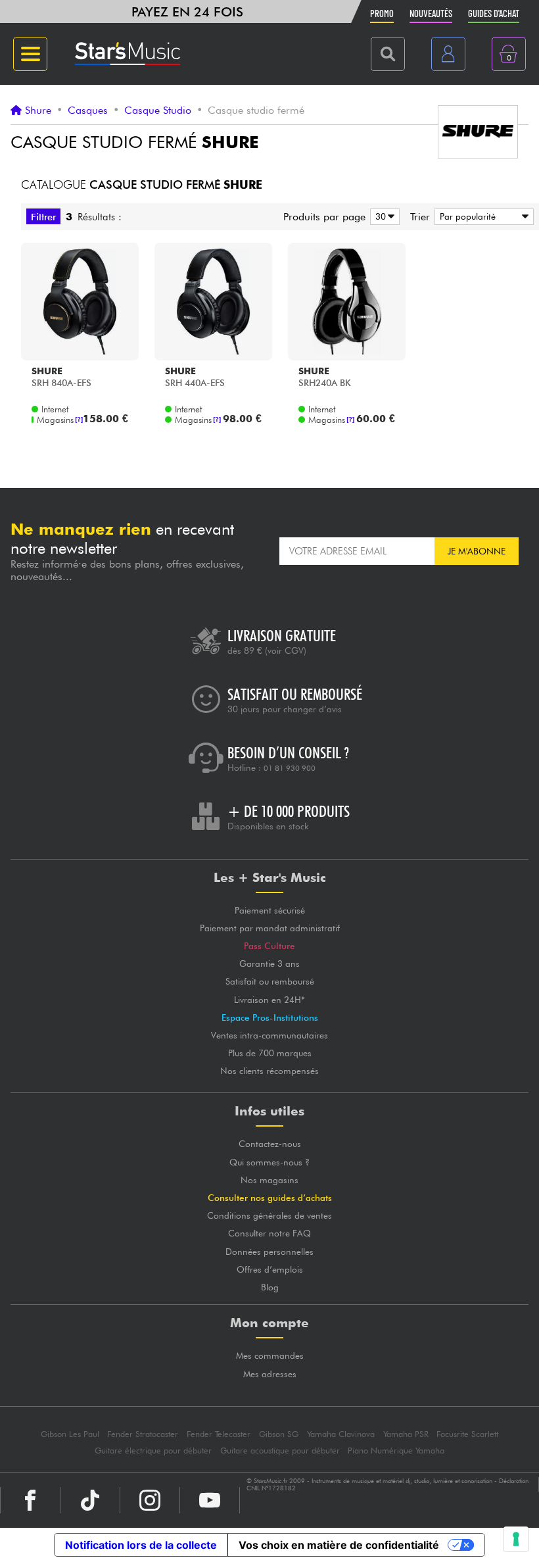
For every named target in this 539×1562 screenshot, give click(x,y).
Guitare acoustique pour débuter (280, 1450)
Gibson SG (278, 1434)
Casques (88, 110)
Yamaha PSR (406, 1434)
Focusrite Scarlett (467, 1434)
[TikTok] (90, 1500)
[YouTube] (209, 1500)
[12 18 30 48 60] (382, 216)
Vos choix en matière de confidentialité (339, 1544)
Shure (38, 110)
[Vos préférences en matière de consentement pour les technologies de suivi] (516, 1538)
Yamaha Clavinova (341, 1434)
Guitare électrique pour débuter (153, 1450)
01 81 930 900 (290, 768)
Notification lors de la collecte (141, 1544)
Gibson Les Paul (70, 1434)
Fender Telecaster (218, 1434)
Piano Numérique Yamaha (396, 1450)
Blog (270, 1287)
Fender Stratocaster (142, 1434)
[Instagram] (149, 1500)
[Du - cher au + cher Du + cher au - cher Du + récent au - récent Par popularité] (482, 216)
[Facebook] (30, 1500)
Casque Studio (157, 110)
